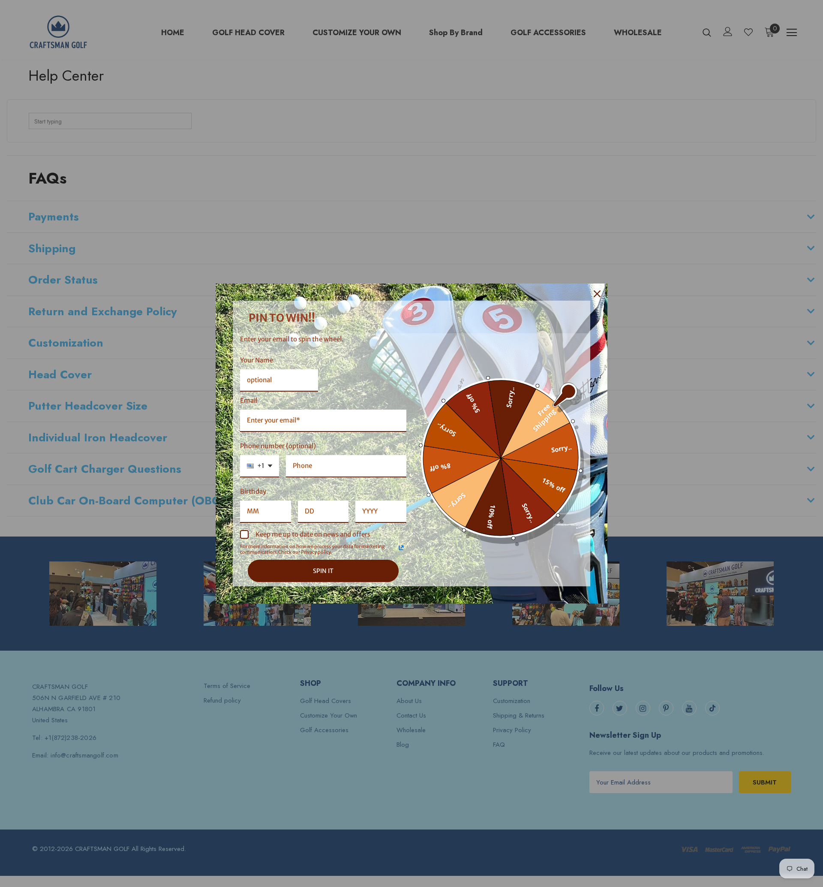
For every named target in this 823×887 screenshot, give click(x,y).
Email (248, 400)
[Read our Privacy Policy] (401, 548)
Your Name (256, 360)
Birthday (253, 491)
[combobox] (259, 466)
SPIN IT (323, 571)
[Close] (597, 294)
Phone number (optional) (278, 446)
